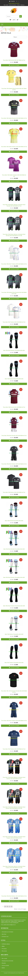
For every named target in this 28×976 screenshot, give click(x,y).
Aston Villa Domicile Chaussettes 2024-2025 (14, 520)
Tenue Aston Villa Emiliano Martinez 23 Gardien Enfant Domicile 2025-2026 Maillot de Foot (14, 205)
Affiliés (3, 946)
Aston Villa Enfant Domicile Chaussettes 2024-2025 (14, 549)
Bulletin (3, 967)
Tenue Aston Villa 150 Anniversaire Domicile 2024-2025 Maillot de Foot (14, 691)
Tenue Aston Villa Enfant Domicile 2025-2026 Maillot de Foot (14, 435)
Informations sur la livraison (7, 931)
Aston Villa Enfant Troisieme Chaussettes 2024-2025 (14, 605)
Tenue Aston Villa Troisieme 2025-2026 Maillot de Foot (14, 322)
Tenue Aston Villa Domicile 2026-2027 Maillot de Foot (14, 60)
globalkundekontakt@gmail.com (10, 924)
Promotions (4, 948)
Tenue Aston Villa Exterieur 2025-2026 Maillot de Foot (14, 492)
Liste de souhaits (5, 965)
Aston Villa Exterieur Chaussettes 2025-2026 (14, 378)
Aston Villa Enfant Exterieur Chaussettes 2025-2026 (14, 350)
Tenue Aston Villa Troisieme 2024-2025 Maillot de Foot (14, 749)
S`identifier (12, 1)
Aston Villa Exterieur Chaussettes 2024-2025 (14, 634)
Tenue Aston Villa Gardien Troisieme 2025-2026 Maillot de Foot (14, 175)
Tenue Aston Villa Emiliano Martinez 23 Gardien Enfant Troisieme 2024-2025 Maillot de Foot (14, 837)
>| (11, 906)
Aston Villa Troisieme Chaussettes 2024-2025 (14, 662)
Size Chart (4, 934)
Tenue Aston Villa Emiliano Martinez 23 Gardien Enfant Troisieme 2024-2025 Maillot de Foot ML (14, 867)
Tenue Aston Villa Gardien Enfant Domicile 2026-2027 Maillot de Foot (14, 89)
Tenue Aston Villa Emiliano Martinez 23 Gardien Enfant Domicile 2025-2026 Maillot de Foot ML (14, 235)
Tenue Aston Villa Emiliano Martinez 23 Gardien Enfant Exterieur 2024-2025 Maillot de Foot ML (14, 807)
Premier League (7, 28)
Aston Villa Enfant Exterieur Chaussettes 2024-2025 (14, 577)
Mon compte (4, 958)
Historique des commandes (7, 960)
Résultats (4, 963)
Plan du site (4, 951)
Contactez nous (5, 936)
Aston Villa (13, 28)
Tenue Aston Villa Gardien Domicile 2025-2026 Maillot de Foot (14, 118)
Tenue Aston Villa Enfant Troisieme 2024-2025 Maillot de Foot (14, 720)
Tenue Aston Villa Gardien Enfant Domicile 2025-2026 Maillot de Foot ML (14, 293)
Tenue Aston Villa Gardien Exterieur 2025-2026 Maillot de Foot (14, 146)
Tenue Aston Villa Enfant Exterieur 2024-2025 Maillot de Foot (14, 896)
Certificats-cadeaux (6, 944)
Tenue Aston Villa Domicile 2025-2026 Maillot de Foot (14, 407)
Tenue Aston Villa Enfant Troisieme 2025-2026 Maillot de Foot (14, 264)
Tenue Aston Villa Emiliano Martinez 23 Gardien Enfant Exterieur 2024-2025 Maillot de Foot (14, 778)
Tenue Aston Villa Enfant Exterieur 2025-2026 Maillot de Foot (14, 464)
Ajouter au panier (14, 65)
